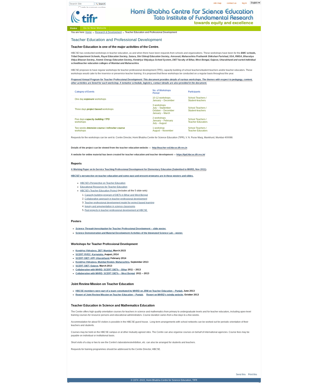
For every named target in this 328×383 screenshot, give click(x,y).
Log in (244, 3)
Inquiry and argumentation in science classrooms (110, 206)
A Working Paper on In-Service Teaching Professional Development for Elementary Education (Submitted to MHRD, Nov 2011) (138, 169)
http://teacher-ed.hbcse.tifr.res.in (169, 147)
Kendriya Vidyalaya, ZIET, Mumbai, (94, 250)
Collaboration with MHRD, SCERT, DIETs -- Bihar (101, 269)
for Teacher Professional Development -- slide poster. (121, 228)
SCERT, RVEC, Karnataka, (90, 254)
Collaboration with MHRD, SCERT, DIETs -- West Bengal (105, 273)
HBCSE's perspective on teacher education (94, 176)
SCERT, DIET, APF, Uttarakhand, (93, 258)
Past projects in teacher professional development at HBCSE (116, 210)
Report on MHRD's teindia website (164, 294)
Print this (252, 374)
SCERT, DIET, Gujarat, (87, 266)
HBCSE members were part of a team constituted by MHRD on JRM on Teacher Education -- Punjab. (129, 291)
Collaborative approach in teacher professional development (116, 198)
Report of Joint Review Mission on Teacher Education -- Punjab (109, 294)
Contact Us (232, 3)
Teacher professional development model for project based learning (119, 202)
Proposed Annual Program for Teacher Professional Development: (107, 79)
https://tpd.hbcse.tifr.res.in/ (190, 154)
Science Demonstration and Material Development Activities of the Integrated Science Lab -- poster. (129, 233)
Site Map (217, 3)
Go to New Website (94, 28)
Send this (241, 374)
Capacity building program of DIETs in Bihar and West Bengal (116, 195)
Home (73, 28)
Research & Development (108, 32)
